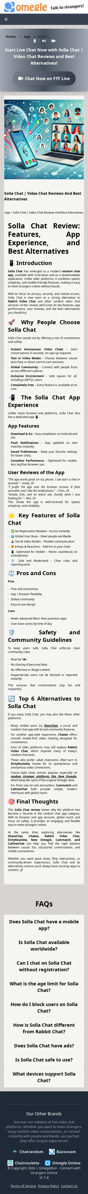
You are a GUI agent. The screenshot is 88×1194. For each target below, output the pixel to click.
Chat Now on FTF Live (47, 80)
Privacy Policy (48, 1186)
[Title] (6, 19)
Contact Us (69, 1186)
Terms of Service (23, 1186)
